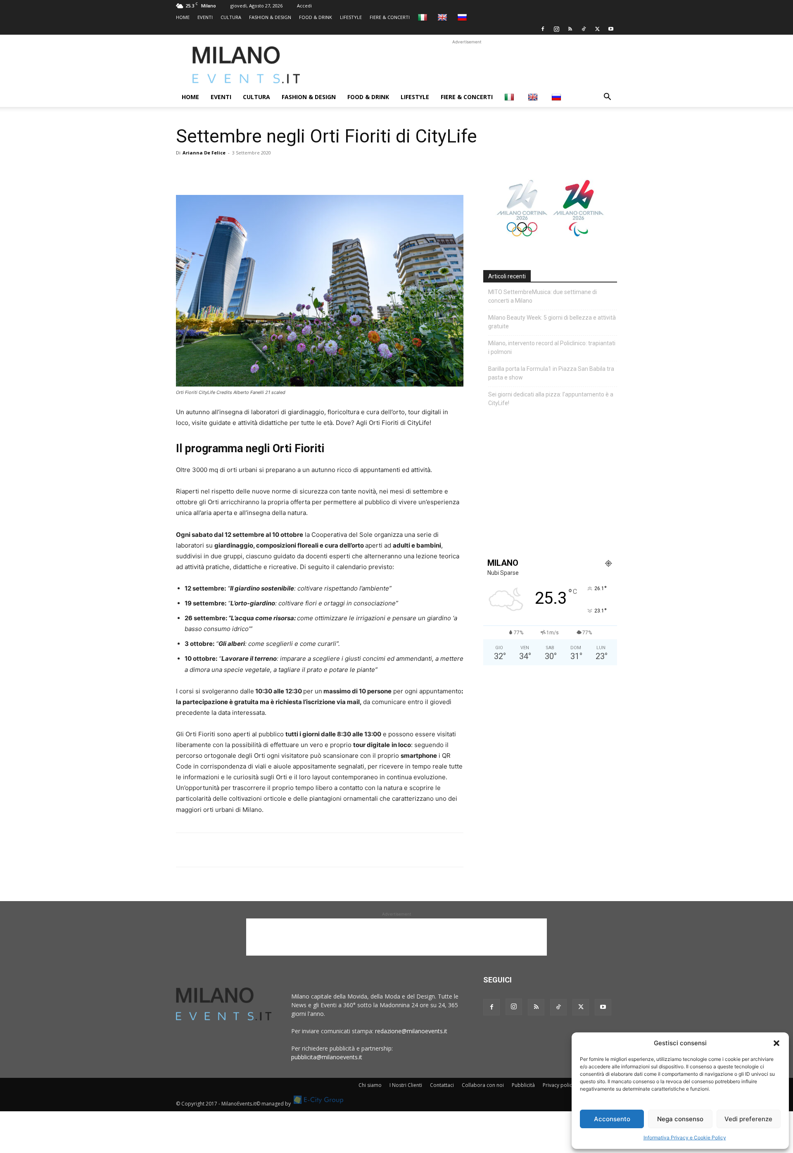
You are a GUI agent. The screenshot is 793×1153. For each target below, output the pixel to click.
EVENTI (205, 17)
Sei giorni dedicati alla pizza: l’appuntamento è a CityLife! (550, 398)
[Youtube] (611, 29)
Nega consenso (680, 1119)
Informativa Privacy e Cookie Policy (684, 1137)
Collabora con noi (483, 1085)
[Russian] (463, 17)
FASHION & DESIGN (270, 17)
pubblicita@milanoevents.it (326, 1057)
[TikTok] (583, 29)
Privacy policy (559, 1085)
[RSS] (570, 29)
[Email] (260, 171)
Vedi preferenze (748, 1119)
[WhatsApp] (222, 171)
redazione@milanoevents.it (411, 1031)
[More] (279, 171)
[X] (597, 29)
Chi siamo (370, 1085)
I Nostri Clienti (405, 1085)
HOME (183, 17)
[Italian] (424, 17)
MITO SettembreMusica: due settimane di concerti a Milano (542, 296)
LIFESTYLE (351, 17)
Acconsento (612, 1119)
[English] (443, 17)
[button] (776, 1043)
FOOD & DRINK (315, 17)
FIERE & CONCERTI (390, 17)
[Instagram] (556, 29)
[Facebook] (543, 29)
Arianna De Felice (204, 152)
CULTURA (231, 17)
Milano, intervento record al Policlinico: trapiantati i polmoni (551, 347)
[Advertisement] (466, 64)
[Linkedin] (241, 171)
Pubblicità (523, 1085)
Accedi (304, 5)
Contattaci (442, 1085)
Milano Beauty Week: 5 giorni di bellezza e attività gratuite (552, 322)
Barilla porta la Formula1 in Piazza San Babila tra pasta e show (551, 373)
